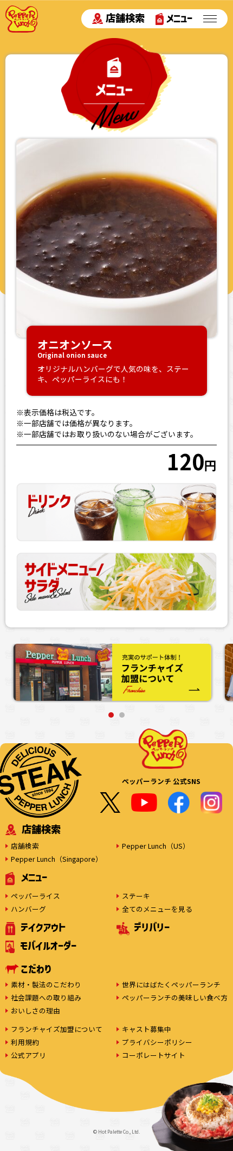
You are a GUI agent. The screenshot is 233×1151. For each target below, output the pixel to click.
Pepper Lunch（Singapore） (56, 859)
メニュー (179, 18)
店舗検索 (125, 18)
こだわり (36, 969)
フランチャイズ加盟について (56, 1029)
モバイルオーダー (48, 945)
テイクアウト (43, 927)
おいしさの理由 (35, 1010)
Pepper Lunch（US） (156, 846)
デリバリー (152, 927)
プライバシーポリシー (157, 1042)
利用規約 (25, 1042)
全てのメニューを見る (157, 909)
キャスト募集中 (146, 1029)
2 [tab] (122, 715)
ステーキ (136, 896)
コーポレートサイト (153, 1055)
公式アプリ (28, 1055)
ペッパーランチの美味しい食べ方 (175, 997)
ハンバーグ (28, 909)
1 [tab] (111, 715)
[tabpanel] (112, 673)
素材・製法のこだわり (46, 984)
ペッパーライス (35, 896)
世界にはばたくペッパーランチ (171, 984)
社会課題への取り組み (46, 997)
